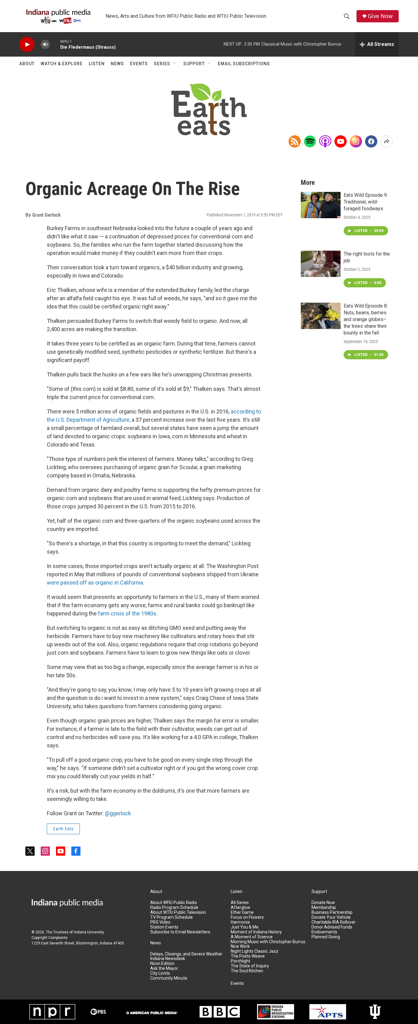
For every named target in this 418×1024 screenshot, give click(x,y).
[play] (27, 44)
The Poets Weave (248, 956)
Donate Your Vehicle (331, 917)
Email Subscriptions (244, 63)
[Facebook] (371, 141)
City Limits (160, 973)
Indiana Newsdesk (167, 958)
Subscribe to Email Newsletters (180, 932)
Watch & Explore (62, 63)
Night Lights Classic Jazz (254, 951)
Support (194, 63)
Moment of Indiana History (256, 932)
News (117, 63)
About (27, 63)
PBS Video (160, 922)
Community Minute (168, 978)
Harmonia (240, 922)
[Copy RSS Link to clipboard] (295, 141)
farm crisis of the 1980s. (128, 613)
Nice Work (240, 946)
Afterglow (240, 907)
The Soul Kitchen (247, 971)
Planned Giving (326, 937)
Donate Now (323, 902)
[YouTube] (340, 141)
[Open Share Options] (386, 141)
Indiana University (89, 932)
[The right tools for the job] (321, 264)
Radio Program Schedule (174, 907)
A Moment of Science (252, 937)
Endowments (324, 932)
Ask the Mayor (164, 968)
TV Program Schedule (171, 917)
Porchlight (240, 961)
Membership (324, 907)
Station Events (164, 927)
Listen (97, 63)
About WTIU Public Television (178, 912)
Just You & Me (245, 927)
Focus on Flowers (247, 917)
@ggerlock (118, 813)
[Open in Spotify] (310, 141)
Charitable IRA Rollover (334, 922)
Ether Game (242, 912)
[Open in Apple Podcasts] (325, 141)
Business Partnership (332, 912)
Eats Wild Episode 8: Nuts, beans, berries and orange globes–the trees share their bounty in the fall (366, 319)
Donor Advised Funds (332, 927)
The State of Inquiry (250, 966)
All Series (240, 902)
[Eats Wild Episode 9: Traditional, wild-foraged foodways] (321, 205)
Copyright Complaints (50, 938)
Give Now (380, 16)
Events (139, 63)
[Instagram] (356, 141)
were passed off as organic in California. (95, 582)
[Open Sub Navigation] (174, 63)
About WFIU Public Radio (173, 902)
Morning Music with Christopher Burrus (268, 942)
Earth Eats (63, 828)
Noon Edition (162, 963)
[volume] (45, 44)
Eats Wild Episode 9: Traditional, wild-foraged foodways (366, 201)
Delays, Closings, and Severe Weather (186, 954)
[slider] (55, 44)
